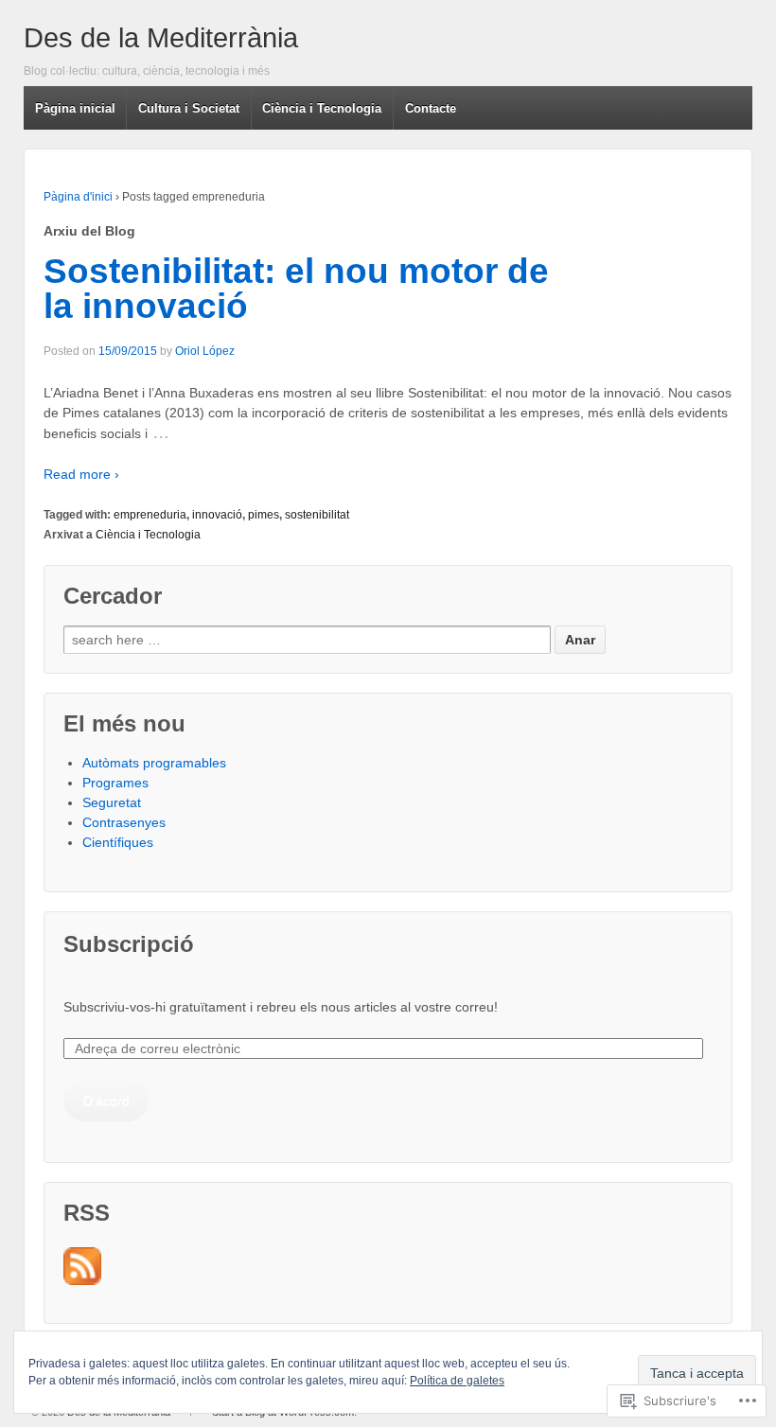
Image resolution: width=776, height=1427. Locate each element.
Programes (115, 782)
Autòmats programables (154, 762)
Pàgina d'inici (78, 196)
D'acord (106, 1100)
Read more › (81, 474)
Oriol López (205, 351)
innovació (217, 514)
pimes (263, 514)
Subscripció (128, 944)
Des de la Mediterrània (161, 38)
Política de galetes (457, 1380)
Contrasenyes (124, 822)
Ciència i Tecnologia (148, 534)
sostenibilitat (317, 514)
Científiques (117, 842)
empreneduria (150, 514)
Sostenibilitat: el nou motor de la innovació (296, 289)
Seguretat (111, 802)
